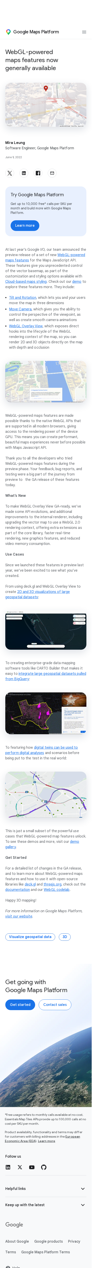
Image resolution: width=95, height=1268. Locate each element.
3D (65, 937)
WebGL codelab (56, 890)
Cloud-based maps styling (26, 281)
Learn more (46, 1141)
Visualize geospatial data (30, 937)
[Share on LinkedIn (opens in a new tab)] (23, 173)
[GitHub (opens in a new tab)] (43, 1167)
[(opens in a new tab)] (14, 1225)
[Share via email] (52, 173)
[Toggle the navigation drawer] (84, 32)
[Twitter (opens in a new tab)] (20, 1167)
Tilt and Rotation (22, 297)
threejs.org (52, 884)
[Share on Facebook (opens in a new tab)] (38, 173)
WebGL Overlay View (26, 326)
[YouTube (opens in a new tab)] (31, 1167)
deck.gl (30, 884)
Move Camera (20, 309)
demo (76, 281)
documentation (17, 890)
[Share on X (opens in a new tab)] (9, 173)
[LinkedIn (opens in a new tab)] (8, 1167)
